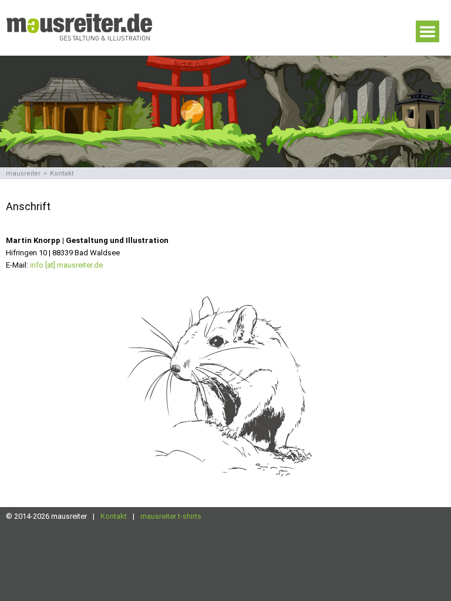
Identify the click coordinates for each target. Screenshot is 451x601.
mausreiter (23, 173)
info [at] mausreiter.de (66, 265)
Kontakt (113, 516)
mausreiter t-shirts (170, 516)
